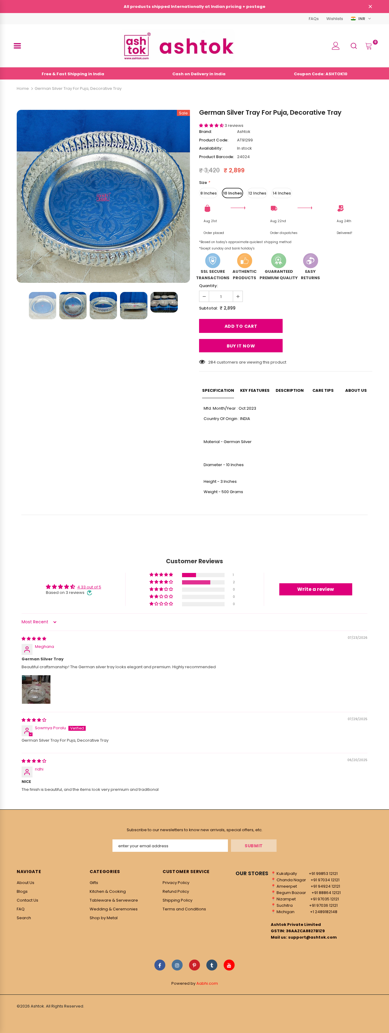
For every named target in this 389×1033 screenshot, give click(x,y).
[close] (370, 7)
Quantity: (208, 286)
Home (23, 88)
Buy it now (241, 346)
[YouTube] (229, 965)
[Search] (353, 45)
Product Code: (213, 140)
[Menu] (17, 46)
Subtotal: (208, 308)
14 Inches (282, 193)
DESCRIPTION (290, 390)
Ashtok (243, 131)
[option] (103, 196)
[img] (34, 639)
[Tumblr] (211, 965)
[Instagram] (177, 965)
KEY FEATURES (255, 390)
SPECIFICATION (218, 390)
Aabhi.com (207, 983)
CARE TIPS (323, 390)
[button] (212, 125)
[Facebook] (159, 965)
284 (212, 362)
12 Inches (257, 193)
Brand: (205, 131)
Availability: (210, 148)
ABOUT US (356, 390)
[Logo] (177, 46)
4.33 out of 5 (89, 587)
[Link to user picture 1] (36, 689)
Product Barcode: (216, 157)
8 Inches (208, 193)
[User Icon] (336, 46)
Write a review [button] (315, 589)
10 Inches (232, 193)
